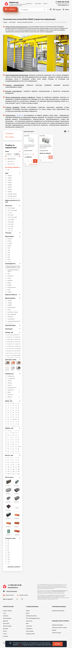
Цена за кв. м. (10, 161)
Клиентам (29, 3)
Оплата (45, 3)
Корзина (58, 9)
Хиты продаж (9, 137)
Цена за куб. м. (11, 164)
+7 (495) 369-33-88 (62, 1)
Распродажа (9, 133)
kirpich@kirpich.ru (63, 5)
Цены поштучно (11, 158)
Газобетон (20, 115)
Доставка (38, 3)
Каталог (12, 9)
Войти (67, 9)
